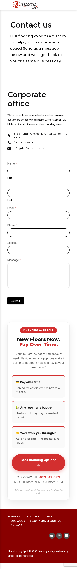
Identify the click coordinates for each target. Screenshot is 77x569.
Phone (12, 225)
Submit (15, 300)
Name (12, 163)
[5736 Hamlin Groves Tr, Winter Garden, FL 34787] (9, 135)
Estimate (13, 516)
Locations (31, 516)
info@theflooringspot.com (30, 148)
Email (11, 208)
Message (14, 260)
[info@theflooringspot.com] (9, 148)
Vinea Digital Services (20, 555)
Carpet (49, 516)
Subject (12, 242)
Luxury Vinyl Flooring (45, 521)
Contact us (31, 24)
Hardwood (17, 521)
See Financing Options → (38, 462)
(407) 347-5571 (49, 477)
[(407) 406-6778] (9, 142)
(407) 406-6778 (23, 142)
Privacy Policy (47, 551)
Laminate (16, 525)
